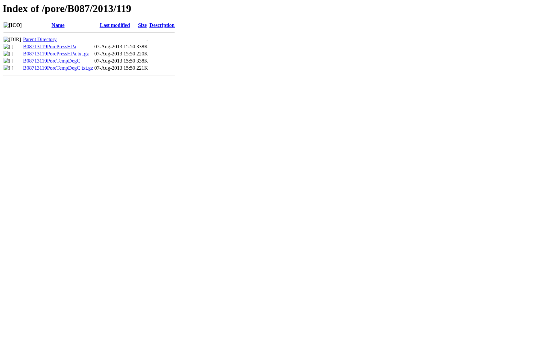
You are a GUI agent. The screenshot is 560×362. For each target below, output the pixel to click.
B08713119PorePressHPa (49, 46)
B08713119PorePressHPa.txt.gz (56, 53)
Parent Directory (40, 39)
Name (58, 25)
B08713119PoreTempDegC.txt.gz (58, 68)
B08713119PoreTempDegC (51, 61)
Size (142, 25)
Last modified (115, 25)
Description (162, 25)
